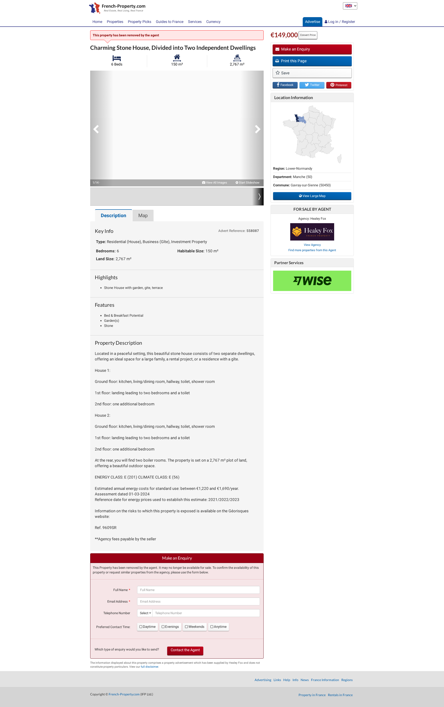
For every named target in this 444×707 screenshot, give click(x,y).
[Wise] (312, 281)
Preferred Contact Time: (113, 627)
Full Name (120, 590)
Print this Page (293, 61)
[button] (101, 128)
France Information (325, 680)
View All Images (216, 182)
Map (143, 215)
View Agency (312, 245)
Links (277, 680)
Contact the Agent (185, 650)
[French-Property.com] (116, 8)
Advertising (263, 680)
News (305, 680)
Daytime (149, 627)
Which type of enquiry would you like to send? (127, 649)
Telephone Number (116, 613)
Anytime (220, 627)
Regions (347, 680)
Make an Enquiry (295, 49)
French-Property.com (124, 694)
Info (295, 680)
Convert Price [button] (308, 35)
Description (113, 215)
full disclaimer (149, 666)
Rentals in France (340, 695)
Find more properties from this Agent (312, 250)
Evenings (172, 627)
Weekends (196, 627)
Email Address (117, 601)
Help (286, 680)
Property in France (312, 695)
